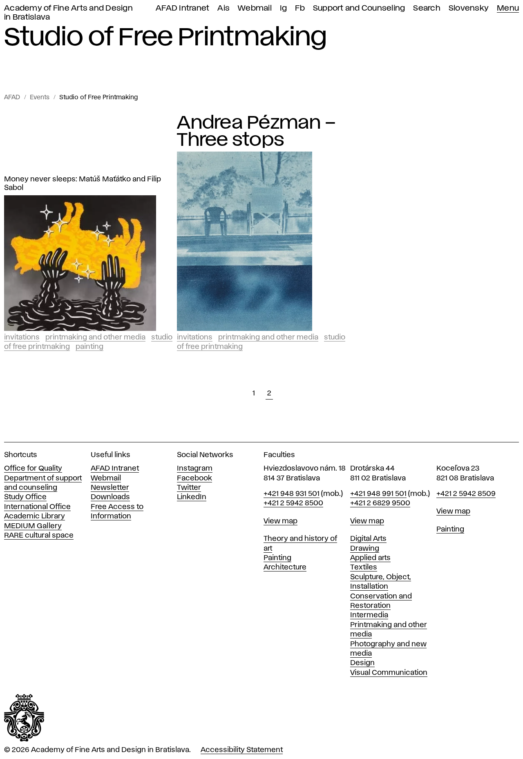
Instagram (194, 468)
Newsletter (110, 487)
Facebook (194, 478)
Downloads (110, 497)
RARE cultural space (39, 535)
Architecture (285, 567)
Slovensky (469, 8)
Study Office (25, 497)
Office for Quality (33, 468)
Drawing (364, 548)
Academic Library (34, 516)
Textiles (363, 567)
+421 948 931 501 (292, 494)
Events (39, 97)
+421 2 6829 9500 (380, 503)
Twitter (189, 487)
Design (362, 663)
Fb (300, 8)
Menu (508, 8)
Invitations (22, 337)
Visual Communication (388, 673)
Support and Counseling (359, 8)
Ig (283, 8)
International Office (37, 507)
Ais (223, 8)
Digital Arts (368, 539)
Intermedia (369, 615)
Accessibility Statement (242, 750)
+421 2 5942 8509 (466, 494)
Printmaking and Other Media (95, 337)
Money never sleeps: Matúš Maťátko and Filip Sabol (82, 183)
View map (280, 521)
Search (426, 8)
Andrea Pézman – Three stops (256, 131)
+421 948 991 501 (378, 494)
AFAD (12, 97)
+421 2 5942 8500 (293, 503)
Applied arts (370, 558)
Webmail (255, 8)
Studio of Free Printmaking (98, 97)
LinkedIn (191, 497)
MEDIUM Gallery (33, 526)
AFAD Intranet (182, 8)
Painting (89, 347)
